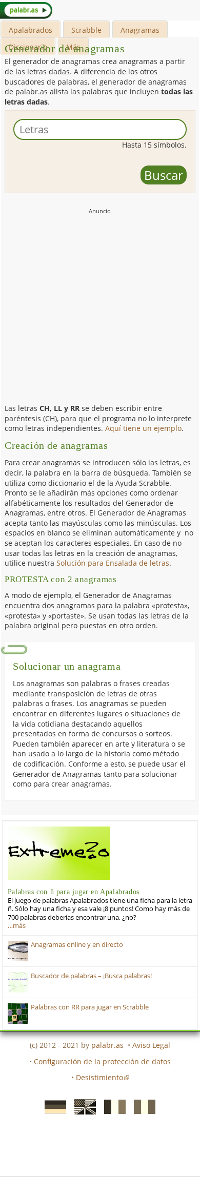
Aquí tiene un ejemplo (143, 428)
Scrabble (86, 30)
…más (17, 925)
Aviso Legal (151, 1045)
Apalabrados (30, 30)
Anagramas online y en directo (77, 944)
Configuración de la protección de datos (102, 1061)
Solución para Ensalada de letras (112, 563)
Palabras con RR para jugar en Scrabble (90, 1007)
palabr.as (107, 1045)
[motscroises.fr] (112, 1106)
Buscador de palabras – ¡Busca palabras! (91, 976)
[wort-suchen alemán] (52, 1106)
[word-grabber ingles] (82, 1106)
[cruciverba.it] (141, 1106)
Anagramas (140, 30)
